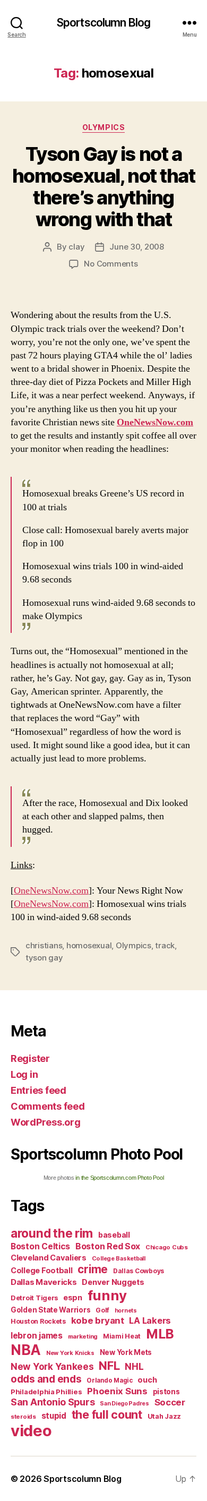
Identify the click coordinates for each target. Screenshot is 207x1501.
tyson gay (44, 958)
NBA (26, 1350)
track (165, 945)
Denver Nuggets (113, 1282)
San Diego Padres (124, 1403)
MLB (160, 1334)
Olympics (103, 127)
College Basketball (118, 1258)
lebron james (37, 1336)
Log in (24, 1074)
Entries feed (38, 1090)
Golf (102, 1310)
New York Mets (126, 1352)
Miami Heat (122, 1336)
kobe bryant (97, 1320)
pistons (166, 1391)
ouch (147, 1380)
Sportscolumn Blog (103, 22)
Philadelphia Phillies (46, 1391)
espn (72, 1297)
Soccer (169, 1402)
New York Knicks (70, 1353)
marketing (83, 1336)
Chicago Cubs (166, 1247)
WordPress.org (46, 1122)
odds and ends (46, 1379)
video (31, 1430)
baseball (114, 1234)
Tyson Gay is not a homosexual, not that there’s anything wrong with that (103, 186)
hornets (126, 1310)
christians (43, 945)
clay (76, 247)
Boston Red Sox (107, 1246)
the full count (108, 1414)
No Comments (110, 264)
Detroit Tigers (34, 1298)
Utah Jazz (165, 1416)
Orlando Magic (110, 1380)
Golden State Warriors (50, 1310)
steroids (23, 1416)
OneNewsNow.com (155, 422)
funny (107, 1295)
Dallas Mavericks (44, 1282)
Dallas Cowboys (138, 1271)
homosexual (88, 945)
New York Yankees (52, 1366)
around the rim (52, 1233)
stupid (53, 1416)
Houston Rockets (38, 1321)
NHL (134, 1366)
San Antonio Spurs (52, 1402)
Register (30, 1058)
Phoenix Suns (117, 1391)
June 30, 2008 (136, 247)
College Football (42, 1270)
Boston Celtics (40, 1246)
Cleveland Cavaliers (49, 1258)
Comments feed (48, 1106)
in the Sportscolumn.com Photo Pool (119, 1177)
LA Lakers (150, 1320)
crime (92, 1269)
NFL (109, 1365)
